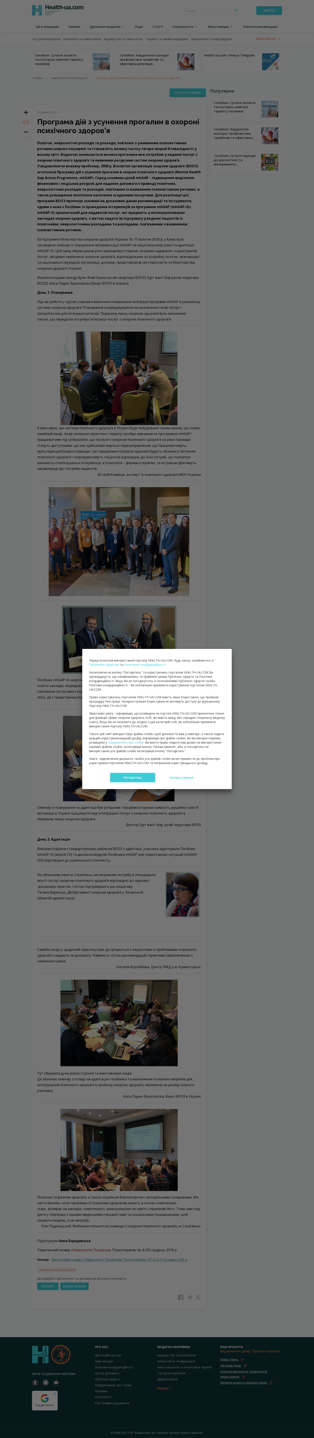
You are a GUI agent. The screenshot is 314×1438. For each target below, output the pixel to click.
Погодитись (132, 777)
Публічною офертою (104, 665)
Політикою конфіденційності (145, 665)
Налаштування (181, 777)
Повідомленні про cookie (126, 742)
